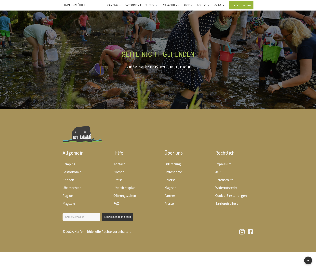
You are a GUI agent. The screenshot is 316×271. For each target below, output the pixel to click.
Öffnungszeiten (124, 196)
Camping (112, 5)
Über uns (201, 5)
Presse (169, 204)
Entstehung (172, 164)
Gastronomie (133, 5)
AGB (218, 172)
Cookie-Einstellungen (231, 196)
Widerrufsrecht (226, 188)
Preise (117, 180)
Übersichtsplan (124, 188)
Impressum (223, 164)
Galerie (169, 180)
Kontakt (119, 164)
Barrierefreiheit (226, 204)
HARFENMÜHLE (74, 5)
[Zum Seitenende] (308, 260)
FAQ (116, 204)
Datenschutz (224, 180)
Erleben (149, 5)
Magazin (69, 204)
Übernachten (169, 5)
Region (188, 5)
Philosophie (173, 172)
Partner (169, 196)
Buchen (118, 172)
